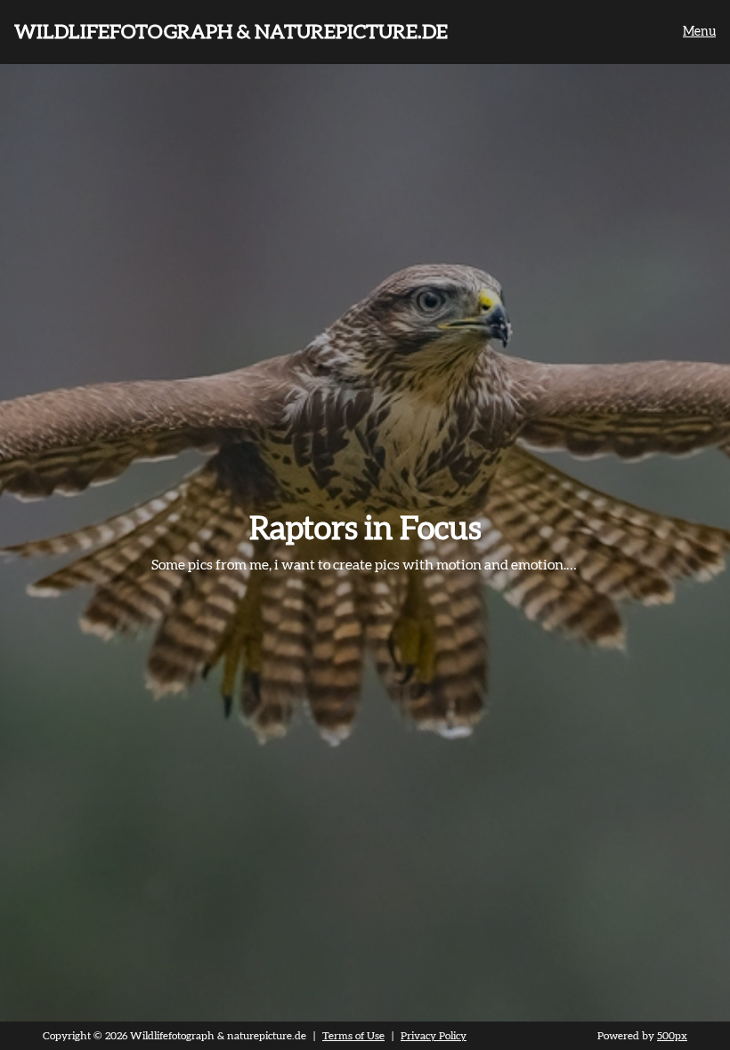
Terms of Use (353, 1035)
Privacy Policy (433, 1035)
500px (672, 1035)
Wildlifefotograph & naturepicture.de (231, 32)
